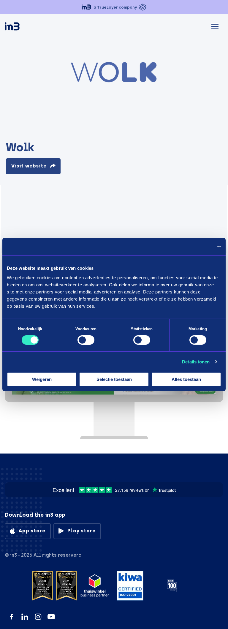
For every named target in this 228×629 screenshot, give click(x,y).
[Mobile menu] (215, 26)
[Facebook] (11, 616)
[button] (114, 7)
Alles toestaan (186, 379)
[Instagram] (38, 616)
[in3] (22, 27)
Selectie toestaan (114, 379)
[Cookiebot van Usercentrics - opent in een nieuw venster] (195, 246)
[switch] (85, 340)
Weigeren (42, 379)
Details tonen (196, 361)
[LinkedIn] (24, 616)
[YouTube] (51, 616)
